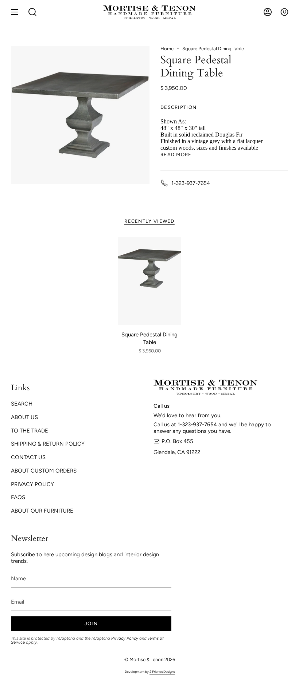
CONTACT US (28, 457)
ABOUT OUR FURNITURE (42, 511)
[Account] (267, 12)
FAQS (18, 497)
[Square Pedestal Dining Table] (149, 281)
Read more (176, 154)
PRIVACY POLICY (32, 484)
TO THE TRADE (29, 430)
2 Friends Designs (162, 672)
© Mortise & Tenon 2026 (149, 659)
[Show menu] (14, 12)
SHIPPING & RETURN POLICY (48, 444)
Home (167, 48)
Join (91, 623)
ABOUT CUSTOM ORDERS (44, 470)
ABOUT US (24, 417)
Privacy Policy (124, 638)
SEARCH (21, 403)
